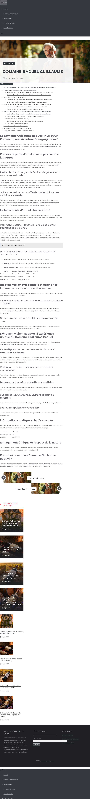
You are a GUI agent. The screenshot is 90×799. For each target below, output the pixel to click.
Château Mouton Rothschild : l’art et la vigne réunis (10, 576)
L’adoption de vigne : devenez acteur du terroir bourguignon (25, 116)
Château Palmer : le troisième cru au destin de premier (11, 523)
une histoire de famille (51, 146)
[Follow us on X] (5, 798)
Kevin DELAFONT (10, 78)
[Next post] (59, 488)
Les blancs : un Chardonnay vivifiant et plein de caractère (25, 121)
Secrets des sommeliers (11, 14)
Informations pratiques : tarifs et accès (16, 126)
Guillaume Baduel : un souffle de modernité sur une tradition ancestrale (29, 95)
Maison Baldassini (36, 478)
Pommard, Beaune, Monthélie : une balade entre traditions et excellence (29, 99)
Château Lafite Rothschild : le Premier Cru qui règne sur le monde (10, 715)
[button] (1, 34)
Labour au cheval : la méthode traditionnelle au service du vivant (27, 107)
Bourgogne (9, 63)
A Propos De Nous (9, 23)
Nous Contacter (8, 28)
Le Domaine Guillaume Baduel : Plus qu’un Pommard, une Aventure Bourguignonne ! (29, 88)
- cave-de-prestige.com (47, 761)
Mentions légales (67, 735)
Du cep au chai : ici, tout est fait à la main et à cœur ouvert (25, 109)
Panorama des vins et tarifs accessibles (16, 119)
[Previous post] (3, 477)
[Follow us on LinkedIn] (11, 798)
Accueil (6, 9)
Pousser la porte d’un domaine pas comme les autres (20, 90)
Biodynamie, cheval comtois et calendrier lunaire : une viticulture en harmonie (27, 104)
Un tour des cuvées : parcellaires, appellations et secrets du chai (27, 102)
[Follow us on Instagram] (8, 798)
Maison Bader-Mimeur (25, 489)
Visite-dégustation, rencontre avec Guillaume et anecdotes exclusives (29, 114)
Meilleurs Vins (8, 18)
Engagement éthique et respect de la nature (17, 128)
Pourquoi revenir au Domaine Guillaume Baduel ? (18, 130)
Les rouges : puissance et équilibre (17, 123)
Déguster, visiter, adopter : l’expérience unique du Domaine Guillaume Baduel (27, 111)
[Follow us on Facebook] (2, 798)
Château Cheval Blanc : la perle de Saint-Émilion (12, 549)
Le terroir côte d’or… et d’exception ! (15, 97)
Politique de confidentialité (70, 739)
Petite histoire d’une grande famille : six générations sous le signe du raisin (30, 92)
